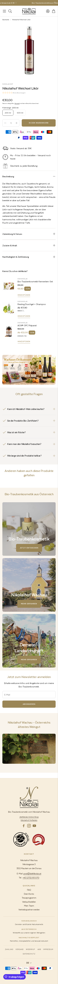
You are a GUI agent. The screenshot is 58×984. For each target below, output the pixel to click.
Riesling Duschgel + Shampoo (32, 304)
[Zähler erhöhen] (16, 123)
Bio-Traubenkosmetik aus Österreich (37, 3)
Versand (17, 103)
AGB (39, 949)
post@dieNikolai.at (32, 873)
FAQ (29, 889)
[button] (4, 11)
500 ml (20, 112)
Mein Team (29, 905)
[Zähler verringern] (5, 123)
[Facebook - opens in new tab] (23, 826)
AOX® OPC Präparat (27, 325)
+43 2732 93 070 (31, 877)
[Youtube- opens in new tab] (34, 826)
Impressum (48, 949)
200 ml (8, 112)
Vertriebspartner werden (29, 909)
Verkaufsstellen (29, 901)
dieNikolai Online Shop (29, 816)
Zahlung (9, 949)
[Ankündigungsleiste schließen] (55, 2)
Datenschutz (29, 953)
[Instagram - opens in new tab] (29, 826)
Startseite (5, 19)
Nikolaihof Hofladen (29, 820)
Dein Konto (29, 893)
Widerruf (30, 949)
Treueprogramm (29, 897)
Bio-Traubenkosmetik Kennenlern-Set (35, 281)
